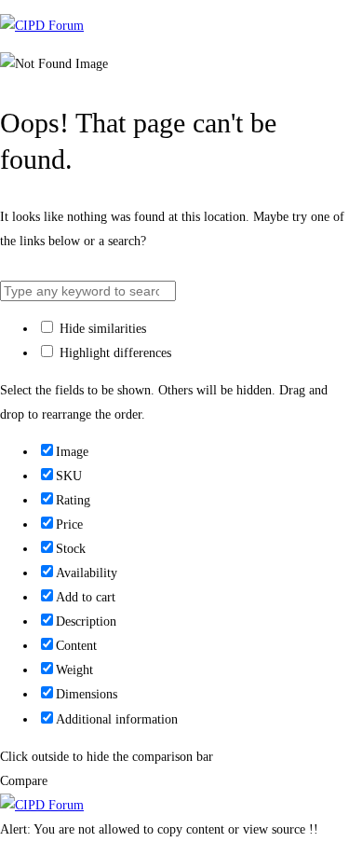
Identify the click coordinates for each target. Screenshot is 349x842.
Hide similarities (101, 329)
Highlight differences (113, 353)
